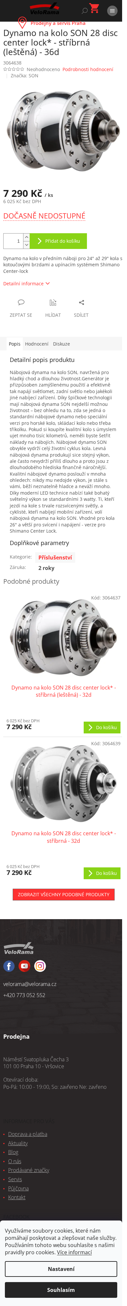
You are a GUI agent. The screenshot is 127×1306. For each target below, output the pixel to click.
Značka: (24, 75)
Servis (15, 1179)
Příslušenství (55, 557)
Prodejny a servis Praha (58, 23)
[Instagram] (24, 969)
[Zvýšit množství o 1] (26, 237)
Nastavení (61, 1269)
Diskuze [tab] (61, 344)
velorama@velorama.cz (29, 984)
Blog (13, 1152)
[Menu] (112, 10)
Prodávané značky (28, 1170)
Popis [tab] (15, 344)
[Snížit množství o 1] (26, 245)
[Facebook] (9, 969)
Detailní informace (23, 283)
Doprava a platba (27, 1134)
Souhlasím (61, 1290)
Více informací (74, 1252)
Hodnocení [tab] (37, 344)
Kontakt (16, 1197)
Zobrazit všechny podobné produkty (63, 894)
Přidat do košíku (62, 241)
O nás (14, 1161)
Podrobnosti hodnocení (88, 69)
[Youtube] (40, 969)
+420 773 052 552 (24, 995)
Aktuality (18, 1143)
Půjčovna (18, 1188)
